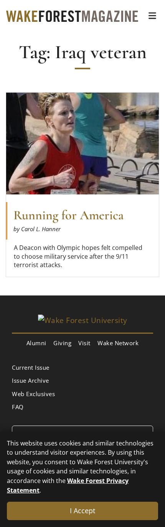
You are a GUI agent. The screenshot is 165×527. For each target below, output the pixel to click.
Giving (62, 343)
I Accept (82, 510)
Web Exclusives (33, 394)
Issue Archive (30, 380)
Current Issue (31, 367)
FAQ (18, 407)
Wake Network (118, 343)
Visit (84, 343)
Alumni (36, 343)
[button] (152, 15)
